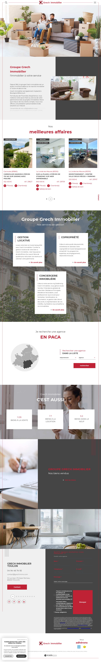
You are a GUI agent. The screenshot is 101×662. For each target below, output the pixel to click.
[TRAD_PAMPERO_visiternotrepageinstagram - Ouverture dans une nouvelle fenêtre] (9, 599)
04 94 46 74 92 (14, 568)
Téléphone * (58, 567)
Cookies (85, 649)
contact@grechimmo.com (17, 572)
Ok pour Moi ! (21, 656)
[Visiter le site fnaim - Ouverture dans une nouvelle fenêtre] (84, 644)
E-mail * (79, 567)
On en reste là (21, 639)
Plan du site (54, 649)
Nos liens (73, 649)
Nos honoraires (47, 649)
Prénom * (79, 559)
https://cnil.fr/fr (62, 620)
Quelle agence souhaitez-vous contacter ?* (69, 550)
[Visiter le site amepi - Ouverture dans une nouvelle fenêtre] (78, 644)
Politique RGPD (79, 649)
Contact (99, 197)
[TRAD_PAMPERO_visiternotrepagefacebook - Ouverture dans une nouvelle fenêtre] (14, 599)
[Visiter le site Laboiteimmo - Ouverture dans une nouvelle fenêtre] (50, 655)
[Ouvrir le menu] (95, 2)
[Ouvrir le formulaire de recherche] (6, 2)
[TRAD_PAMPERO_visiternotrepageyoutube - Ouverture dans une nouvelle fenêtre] (19, 599)
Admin (68, 649)
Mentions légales (62, 649)
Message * (58, 574)
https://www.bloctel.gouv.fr (83, 622)
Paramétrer (8, 656)
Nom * (56, 559)
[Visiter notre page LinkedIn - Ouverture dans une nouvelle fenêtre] (24, 599)
